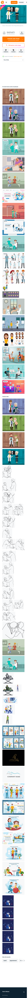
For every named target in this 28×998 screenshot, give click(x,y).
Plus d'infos (6, 60)
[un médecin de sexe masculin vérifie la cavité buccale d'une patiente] (8, 616)
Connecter (21, 2)
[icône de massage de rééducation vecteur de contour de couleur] (8, 690)
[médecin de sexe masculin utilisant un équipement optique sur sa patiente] (8, 593)
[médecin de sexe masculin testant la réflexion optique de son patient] (18, 604)
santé (5, 960)
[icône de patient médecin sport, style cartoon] (18, 688)
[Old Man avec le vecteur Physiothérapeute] (13, 164)
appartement (13, 960)
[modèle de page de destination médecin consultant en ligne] (13, 227)
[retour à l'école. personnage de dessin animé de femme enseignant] (5, 287)
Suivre (21, 33)
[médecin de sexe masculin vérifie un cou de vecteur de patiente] (7, 533)
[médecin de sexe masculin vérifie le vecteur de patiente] (6, 472)
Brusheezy (5, 995)
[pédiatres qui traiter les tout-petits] (8, 709)
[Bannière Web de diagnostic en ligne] (13, 387)
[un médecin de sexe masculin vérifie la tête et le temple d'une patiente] (18, 510)
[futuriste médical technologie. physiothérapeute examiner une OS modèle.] (8, 936)
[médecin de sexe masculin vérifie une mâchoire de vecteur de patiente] (8, 581)
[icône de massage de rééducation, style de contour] (8, 678)
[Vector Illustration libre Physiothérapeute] (13, 96)
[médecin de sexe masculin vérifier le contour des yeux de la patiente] (7, 605)
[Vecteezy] (2, 2)
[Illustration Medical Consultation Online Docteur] (13, 195)
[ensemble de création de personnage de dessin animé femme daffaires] (13, 339)
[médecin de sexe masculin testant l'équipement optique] (20, 544)
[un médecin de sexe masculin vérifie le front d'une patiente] (7, 509)
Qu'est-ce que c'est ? (18, 56)
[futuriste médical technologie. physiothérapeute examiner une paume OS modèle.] (8, 924)
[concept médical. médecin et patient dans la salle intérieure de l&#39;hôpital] (13, 372)
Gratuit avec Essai (13, 39)
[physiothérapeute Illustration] (13, 147)
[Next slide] (22, 960)
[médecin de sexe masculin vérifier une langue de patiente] (9, 485)
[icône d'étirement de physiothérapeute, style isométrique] (7, 720)
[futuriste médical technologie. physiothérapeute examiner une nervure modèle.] (8, 901)
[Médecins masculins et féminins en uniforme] (13, 276)
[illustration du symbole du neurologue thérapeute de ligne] (13, 758)
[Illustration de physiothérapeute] (13, 180)
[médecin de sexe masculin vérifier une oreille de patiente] (8, 544)
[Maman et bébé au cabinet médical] (13, 355)
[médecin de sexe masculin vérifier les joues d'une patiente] (8, 568)
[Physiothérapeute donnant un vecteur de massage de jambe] (13, 306)
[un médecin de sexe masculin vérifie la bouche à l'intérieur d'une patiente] (9, 556)
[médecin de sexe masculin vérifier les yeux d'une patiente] (8, 497)
